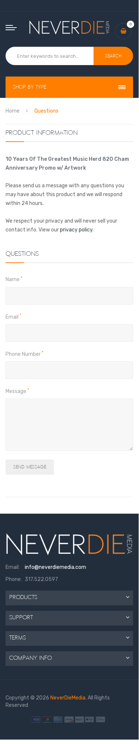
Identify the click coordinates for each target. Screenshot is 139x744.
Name (14, 279)
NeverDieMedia (67, 698)
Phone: (14, 579)
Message (17, 391)
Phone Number (25, 354)
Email (13, 316)
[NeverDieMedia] (69, 27)
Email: (13, 567)
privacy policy (76, 230)
